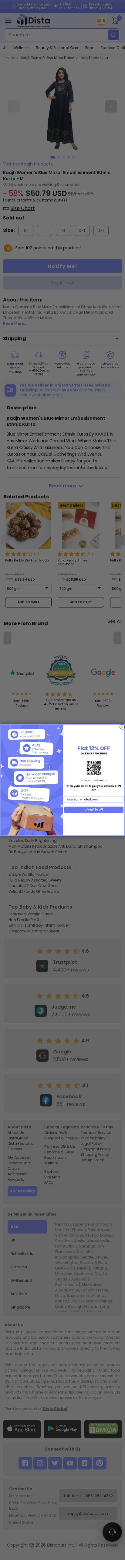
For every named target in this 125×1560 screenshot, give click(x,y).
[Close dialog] (122, 726)
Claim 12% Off (94, 810)
